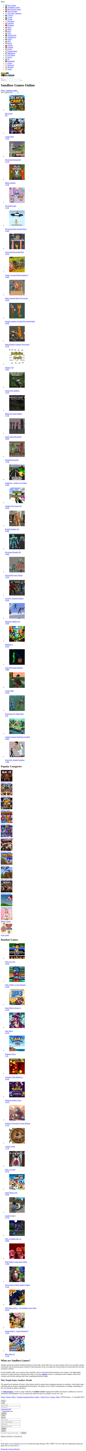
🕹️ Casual (8, 17)
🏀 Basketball (9, 61)
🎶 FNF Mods (10, 55)
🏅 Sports (8, 69)
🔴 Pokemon (9, 25)
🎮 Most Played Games (13, 9)
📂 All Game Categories (13, 13)
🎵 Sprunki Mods (11, 51)
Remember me (8, 1411)
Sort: (2, 92)
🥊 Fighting (9, 47)
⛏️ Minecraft (9, 65)
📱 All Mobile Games (12, 7)
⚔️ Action (8, 63)
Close (3, 1401)
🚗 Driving (9, 45)
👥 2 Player (9, 15)
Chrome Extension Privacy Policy (28, 1397)
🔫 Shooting (9, 67)
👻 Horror (8, 57)
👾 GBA (8, 33)
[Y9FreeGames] (8, 76)
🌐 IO (7, 59)
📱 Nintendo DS (10, 35)
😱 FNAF (8, 49)
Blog (58, 1397)
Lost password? (6, 1409)
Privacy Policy (11, 1397)
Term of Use (45, 1397)
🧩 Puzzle (8, 43)
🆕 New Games (10, 5)
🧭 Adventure (9, 21)
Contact (52, 1397)
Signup (4, 1428)
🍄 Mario (8, 29)
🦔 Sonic (8, 27)
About (3, 1397)
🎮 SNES (8, 39)
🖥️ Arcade (8, 19)
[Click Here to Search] (21, 80)
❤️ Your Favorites (11, 11)
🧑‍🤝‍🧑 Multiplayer (10, 53)
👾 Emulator (9, 23)
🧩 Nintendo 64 (10, 37)
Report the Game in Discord (10, 1449)
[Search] (2, 78)
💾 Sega (8, 31)
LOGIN (4, 1413)
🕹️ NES (8, 41)
